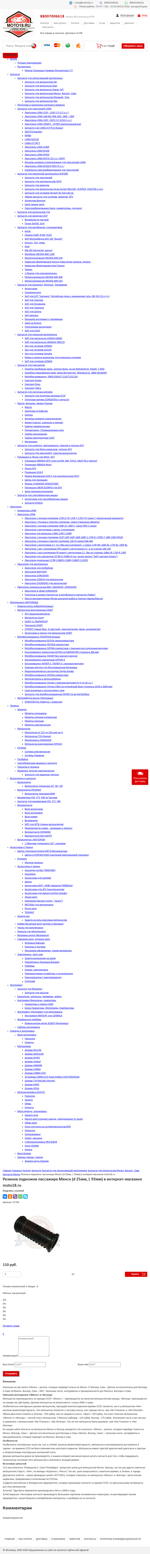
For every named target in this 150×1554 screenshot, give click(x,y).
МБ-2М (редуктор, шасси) (38, 250)
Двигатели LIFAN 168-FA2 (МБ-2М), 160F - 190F (49, 116)
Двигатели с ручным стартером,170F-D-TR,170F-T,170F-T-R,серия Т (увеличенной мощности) (74, 518)
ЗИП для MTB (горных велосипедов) (44, 824)
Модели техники (34, 862)
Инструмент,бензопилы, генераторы (36, 1000)
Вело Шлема (24, 1153)
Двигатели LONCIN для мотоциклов (44, 579)
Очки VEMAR (32, 1146)
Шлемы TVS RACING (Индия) (40, 1080)
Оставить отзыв (11, 1326)
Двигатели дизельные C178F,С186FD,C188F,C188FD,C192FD (56, 560)
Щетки (28, 882)
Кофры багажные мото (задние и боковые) (40, 924)
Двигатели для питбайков (39, 568)
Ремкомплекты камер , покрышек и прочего (48, 828)
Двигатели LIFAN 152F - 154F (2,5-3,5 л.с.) (47, 112)
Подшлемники (33, 1134)
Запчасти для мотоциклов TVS (33, 212)
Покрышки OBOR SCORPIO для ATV (43, 487)
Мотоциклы (23, 728)
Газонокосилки (33, 292)
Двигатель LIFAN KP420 (37, 154)
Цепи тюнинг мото (34, 204)
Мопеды (22, 709)
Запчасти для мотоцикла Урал (41, 86)
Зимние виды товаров (37, 1161)
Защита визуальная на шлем (40, 958)
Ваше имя (83, 1364)
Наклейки (30, 874)
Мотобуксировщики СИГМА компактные (46, 675)
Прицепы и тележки (28, 767)
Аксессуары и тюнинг (28, 866)
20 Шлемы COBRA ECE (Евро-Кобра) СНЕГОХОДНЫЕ (52, 1077)
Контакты (47, 27)
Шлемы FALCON (33, 1050)
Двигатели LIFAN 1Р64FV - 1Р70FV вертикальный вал (53, 124)
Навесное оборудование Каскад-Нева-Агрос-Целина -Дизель (58, 262)
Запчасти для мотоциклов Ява (41, 101)
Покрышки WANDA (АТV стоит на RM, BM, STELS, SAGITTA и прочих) (61, 461)
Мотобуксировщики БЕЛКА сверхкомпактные (49, 640)
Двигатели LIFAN (26, 514)
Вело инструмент (34, 813)
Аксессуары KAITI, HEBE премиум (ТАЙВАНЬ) (49, 885)
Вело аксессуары (34, 809)
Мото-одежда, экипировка (32, 1111)
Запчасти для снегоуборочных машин (37, 495)
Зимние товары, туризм (30, 1157)
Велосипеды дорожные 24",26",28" (44, 786)
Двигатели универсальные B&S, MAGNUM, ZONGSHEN (46, 587)
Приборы (30, 966)
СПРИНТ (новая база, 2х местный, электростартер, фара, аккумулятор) (62, 629)
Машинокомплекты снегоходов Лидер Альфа (49, 671)
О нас (102, 23)
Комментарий (10, 1355)
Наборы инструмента (28, 1027)
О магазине (58, 1539)
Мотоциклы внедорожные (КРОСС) (43, 744)
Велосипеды (24, 782)
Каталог (44, 23)
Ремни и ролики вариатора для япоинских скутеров (53, 357)
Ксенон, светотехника (36, 970)
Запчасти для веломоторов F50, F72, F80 (39, 801)
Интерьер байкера (35, 943)
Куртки (28, 1149)
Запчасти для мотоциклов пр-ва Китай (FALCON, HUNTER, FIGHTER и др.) (64, 189)
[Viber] (15, 1196)
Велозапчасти (24, 805)
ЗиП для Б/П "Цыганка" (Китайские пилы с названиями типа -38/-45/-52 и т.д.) (67, 296)
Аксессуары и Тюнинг (21, 847)
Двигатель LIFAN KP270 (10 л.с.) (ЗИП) (45, 158)
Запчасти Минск (11, 1174)
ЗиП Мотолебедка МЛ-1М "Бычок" (44, 239)
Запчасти (15, 74)
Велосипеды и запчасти (23, 778)
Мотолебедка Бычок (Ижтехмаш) (35, 698)
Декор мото (31, 897)
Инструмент (16, 985)
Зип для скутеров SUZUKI (38, 350)
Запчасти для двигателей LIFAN (34, 109)
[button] (69, 1213)
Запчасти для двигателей (38, 177)
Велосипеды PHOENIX (29, 790)
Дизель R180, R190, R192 (38, 235)
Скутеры (21, 748)
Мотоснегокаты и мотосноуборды (43, 679)
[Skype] (25, 1196)
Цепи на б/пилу (33, 323)
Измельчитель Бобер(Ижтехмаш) (35, 606)
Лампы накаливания (36, 434)
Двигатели (16, 506)
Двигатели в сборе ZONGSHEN (41, 591)
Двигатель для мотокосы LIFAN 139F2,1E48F (48, 533)
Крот (27, 246)
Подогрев (30, 981)
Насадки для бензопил (29, 989)
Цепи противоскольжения (39, 491)
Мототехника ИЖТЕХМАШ (24, 602)
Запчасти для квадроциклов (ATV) (43, 181)
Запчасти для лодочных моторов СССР (45, 396)
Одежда (29, 1042)
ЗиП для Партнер (34, 300)
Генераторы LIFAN (26, 510)
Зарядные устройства (36, 411)
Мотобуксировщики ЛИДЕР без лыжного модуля (51, 656)
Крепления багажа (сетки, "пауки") (44, 901)
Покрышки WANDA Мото (38, 464)
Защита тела (31, 1115)
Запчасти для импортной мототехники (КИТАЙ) (42, 174)
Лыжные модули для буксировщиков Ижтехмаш (51, 667)
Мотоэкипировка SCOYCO (31, 1092)
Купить (135, 1274)
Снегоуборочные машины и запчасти (37, 763)
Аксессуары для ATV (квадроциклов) (44, 889)
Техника (14, 705)
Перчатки (30, 1038)
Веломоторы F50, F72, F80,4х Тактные (37, 797)
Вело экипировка (26, 1035)
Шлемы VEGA (32, 1088)
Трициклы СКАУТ (34, 625)
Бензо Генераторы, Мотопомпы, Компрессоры (49, 1008)
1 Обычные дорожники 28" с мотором (45, 843)
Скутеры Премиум (34, 755)
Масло (28, 407)
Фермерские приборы (29, 1019)
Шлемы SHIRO (32, 1058)
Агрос (28, 231)
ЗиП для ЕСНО (32, 330)
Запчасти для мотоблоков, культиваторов (39, 227)
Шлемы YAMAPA (33, 1065)
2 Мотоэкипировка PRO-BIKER (41, 1142)
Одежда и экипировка (22, 1031)
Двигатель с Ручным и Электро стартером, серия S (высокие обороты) (62, 522)
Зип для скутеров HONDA (38, 346)
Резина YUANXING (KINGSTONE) (42, 484)
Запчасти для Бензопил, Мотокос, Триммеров (42, 285)
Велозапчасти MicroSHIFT (38, 836)
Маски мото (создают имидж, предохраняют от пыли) (54, 1119)
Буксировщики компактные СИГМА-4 (45, 660)
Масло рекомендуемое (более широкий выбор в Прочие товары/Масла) (64, 598)
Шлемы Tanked (33, 1061)
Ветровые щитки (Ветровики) (33, 935)
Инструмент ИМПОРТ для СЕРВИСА (43, 1015)
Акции (13, 59)
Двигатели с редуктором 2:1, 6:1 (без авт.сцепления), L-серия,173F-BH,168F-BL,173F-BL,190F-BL (76, 545)
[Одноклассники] (10, 1196)
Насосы (29, 415)
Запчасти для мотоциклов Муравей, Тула (47, 97)
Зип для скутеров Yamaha (38, 353)
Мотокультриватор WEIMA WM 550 (44, 258)
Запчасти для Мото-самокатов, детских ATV (48, 449)
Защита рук (23, 916)
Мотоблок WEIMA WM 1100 (40, 254)
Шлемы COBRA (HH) (35, 1073)
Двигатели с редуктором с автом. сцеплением (49, 529)
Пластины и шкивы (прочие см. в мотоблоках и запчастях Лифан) (60, 595)
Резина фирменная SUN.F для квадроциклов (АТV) (52, 476)
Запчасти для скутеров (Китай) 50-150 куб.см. (49, 193)
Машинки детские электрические (35, 771)
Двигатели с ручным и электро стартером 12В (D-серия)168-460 (59, 541)
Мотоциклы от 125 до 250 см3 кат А (44, 732)
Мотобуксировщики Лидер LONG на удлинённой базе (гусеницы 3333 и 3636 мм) (68, 686)
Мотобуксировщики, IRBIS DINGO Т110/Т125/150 (51, 376)
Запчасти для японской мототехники (37, 334)
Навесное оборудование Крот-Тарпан (45, 265)
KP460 (28, 135)
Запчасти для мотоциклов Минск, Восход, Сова (50, 93)
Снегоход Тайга (33, 388)
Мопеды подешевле (36, 713)
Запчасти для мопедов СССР (32, 216)
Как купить (60, 23)
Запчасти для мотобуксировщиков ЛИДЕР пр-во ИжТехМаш (57, 694)
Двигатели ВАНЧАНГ (36, 572)
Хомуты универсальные (37, 426)
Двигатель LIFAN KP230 (37, 151)
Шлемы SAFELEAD (34, 1054)
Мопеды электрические (38, 725)
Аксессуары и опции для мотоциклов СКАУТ (48, 633)
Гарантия (115, 23)
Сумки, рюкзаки (33, 1138)
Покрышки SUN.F (34, 472)
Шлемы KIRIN (32, 1084)
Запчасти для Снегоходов (31, 365)
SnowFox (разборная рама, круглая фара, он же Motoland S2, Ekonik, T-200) (64, 369)
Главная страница (12, 1170)
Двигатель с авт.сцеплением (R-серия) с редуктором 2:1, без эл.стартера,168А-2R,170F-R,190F (75, 552)
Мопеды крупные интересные (41, 717)
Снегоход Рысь (32, 384)
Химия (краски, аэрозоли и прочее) (44, 422)
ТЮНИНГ (29, 912)
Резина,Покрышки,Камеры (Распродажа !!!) (49, 70)
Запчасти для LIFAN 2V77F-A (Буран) (44, 128)
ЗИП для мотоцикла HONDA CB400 (43, 338)
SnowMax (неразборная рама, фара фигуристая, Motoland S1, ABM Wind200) (66, 373)
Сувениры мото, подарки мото (33, 939)
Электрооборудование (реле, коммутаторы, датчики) (53, 208)
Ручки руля (31, 908)
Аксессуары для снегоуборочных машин (46, 499)
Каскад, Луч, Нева (35, 242)
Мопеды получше (34, 721)
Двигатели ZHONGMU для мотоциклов (46, 583)
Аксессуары (31, 288)
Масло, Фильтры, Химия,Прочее (34, 403)
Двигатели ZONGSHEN (37, 575)
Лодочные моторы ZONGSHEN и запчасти (47, 399)
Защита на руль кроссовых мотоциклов (46, 920)
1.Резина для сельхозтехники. (41, 273)
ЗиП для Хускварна (35, 304)
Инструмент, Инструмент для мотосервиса (39, 1012)
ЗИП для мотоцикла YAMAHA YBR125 (45, 342)
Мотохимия (31, 441)
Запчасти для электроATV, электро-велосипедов (51, 453)
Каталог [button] (10, 55)
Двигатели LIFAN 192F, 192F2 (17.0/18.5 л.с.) (48, 120)
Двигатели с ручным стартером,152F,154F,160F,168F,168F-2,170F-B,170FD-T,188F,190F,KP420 (74, 537)
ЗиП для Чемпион (34, 307)
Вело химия (31, 816)
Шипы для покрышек (36, 480)
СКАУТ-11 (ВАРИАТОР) (36, 621)
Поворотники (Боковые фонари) (42, 962)
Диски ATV (30, 468)
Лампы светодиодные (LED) (40, 438)
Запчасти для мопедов (37, 185)
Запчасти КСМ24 (34, 503)
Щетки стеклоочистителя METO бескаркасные (42, 851)
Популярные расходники (38, 327)
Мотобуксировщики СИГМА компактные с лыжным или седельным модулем (66, 648)
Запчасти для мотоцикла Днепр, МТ (44, 89)
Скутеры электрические (37, 751)
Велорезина (31, 820)
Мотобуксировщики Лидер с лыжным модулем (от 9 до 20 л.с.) (59, 683)
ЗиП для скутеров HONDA (38, 361)
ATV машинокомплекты (37, 614)
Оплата (75, 23)
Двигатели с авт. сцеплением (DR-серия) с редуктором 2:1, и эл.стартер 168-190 (68, 549)
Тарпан (28, 269)
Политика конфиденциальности (120, 1539)
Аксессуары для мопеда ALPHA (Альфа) (46, 893)
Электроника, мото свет (30, 954)
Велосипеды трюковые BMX (40, 793)
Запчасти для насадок (37, 992)
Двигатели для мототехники (32, 564)
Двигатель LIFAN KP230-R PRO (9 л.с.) (44, 166)
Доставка (89, 23)
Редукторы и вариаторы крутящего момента (41, 105)
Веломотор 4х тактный (37, 219)
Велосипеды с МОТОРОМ (31, 839)
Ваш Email (8, 1364)
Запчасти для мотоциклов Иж (41, 82)
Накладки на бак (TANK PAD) (40, 870)
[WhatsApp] (20, 1196)
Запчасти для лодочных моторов (34, 392)
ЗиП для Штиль (33, 311)
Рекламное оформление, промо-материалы (48, 950)
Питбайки (22, 759)
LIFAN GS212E (32, 139)
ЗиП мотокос (31, 315)
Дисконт (129, 23)
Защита (29, 1100)
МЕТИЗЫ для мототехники (39, 904)
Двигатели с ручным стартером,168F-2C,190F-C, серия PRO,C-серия (61, 526)
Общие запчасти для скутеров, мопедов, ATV (49, 197)
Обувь (28, 1103)
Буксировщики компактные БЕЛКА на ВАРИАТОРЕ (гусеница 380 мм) (62, 652)
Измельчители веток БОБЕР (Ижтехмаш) (46, 1023)
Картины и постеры (35, 947)
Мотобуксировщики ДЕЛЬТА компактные (47, 644)
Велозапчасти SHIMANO (38, 832)
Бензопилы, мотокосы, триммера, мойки (39, 996)
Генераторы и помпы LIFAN (39, 1004)
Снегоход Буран (33, 380)
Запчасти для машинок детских (42, 774)
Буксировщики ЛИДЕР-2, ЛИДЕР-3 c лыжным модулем (54, 663)
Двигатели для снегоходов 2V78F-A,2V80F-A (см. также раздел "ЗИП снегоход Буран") (71, 556)
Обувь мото (31, 1123)
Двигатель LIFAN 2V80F (37, 147)
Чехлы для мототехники (30, 927)
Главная (10, 1539)
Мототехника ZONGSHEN (38, 740)
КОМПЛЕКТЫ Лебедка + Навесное (43, 702)
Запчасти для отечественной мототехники (40, 78)
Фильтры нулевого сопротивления (43, 418)
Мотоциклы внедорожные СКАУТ (35, 610)
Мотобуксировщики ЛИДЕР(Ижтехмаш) (38, 637)
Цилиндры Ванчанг (35, 200)
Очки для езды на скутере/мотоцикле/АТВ (48, 1126)
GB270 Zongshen (33, 131)
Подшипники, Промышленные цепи (44, 430)
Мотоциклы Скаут (34, 617)
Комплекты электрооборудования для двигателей (52, 170)
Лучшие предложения (29, 63)
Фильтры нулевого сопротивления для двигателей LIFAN (55, 162)
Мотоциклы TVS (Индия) (38, 736)
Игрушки (22, 859)
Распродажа (24, 66)
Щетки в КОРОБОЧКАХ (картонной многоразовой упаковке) (57, 855)
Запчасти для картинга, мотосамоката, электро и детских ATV (50, 445)
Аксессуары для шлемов (38, 878)
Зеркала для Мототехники (31, 931)
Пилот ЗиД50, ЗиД (34, 223)
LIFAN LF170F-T (32, 143)
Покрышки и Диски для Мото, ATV (36, 457)
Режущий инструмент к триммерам (44, 319)
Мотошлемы (24, 1046)
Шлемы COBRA (33, 1069)
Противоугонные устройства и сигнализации (49, 973)
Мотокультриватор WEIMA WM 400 (44, 277)
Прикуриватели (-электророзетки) (43, 977)
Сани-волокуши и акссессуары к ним (44, 690)
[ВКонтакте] (5, 1196)
